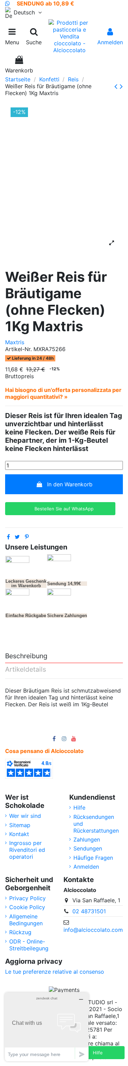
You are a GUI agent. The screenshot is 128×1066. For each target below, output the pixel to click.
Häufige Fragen (93, 857)
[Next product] (121, 86)
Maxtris (14, 342)
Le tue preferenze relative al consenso (54, 971)
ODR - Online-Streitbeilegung (28, 945)
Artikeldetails (25, 669)
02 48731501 (89, 911)
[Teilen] (8, 536)
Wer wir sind (25, 815)
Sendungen (87, 848)
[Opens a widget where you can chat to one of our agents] (46, 1027)
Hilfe (79, 807)
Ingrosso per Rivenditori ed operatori (27, 849)
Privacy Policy (27, 898)
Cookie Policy (27, 907)
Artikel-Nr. (18, 349)
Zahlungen (86, 839)
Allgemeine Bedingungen (26, 920)
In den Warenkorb (70, 484)
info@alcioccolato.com (93, 929)
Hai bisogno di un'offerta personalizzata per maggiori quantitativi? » (63, 393)
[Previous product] (117, 86)
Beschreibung (26, 656)
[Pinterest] (27, 536)
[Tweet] (17, 536)
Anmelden (86, 866)
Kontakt (19, 834)
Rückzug (20, 932)
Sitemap (19, 825)
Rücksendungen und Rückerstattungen (96, 823)
